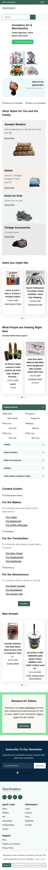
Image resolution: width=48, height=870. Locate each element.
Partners (28, 813)
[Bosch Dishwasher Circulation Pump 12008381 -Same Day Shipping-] (35, 292)
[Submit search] (33, 17)
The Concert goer (14, 594)
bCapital (28, 825)
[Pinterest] (15, 797)
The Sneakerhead (14, 557)
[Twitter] (9, 797)
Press (27, 817)
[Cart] (34, 9)
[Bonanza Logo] (9, 8)
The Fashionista (13, 561)
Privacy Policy (8, 848)
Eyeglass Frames (35, 379)
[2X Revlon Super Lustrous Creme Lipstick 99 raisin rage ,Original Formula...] (12, 367)
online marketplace (27, 708)
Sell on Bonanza (8, 2)
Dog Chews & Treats (13, 304)
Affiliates (5, 813)
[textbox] (16, 17)
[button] (22, 318)
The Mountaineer (14, 590)
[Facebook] (4, 797)
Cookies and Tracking (11, 844)
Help (42, 2)
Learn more (40, 859)
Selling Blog (7, 821)
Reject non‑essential (21, 865)
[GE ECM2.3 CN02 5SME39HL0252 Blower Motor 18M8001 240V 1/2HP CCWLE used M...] (35, 650)
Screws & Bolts (13, 664)
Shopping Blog (8, 825)
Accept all (6, 865)
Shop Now (9, 138)
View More (24, 604)
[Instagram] (20, 797)
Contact (5, 829)
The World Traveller (15, 586)
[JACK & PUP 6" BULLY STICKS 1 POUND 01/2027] (12, 292)
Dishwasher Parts (35, 305)
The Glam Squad (14, 553)
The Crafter (11, 517)
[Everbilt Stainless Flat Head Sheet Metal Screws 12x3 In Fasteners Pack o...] (12, 650)
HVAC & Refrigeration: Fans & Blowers (35, 677)
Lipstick (13, 384)
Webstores (29, 821)
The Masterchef (13, 521)
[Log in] (39, 9)
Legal (27, 809)
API (3, 817)
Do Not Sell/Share (38, 865)
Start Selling (24, 726)
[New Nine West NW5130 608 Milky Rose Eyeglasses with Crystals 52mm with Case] (35, 367)
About (4, 809)
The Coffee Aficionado (16, 525)
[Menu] (44, 9)
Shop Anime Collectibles (23, 42)
